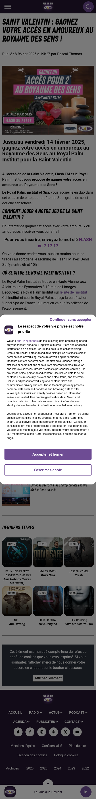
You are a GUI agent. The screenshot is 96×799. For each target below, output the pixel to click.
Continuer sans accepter (71, 319)
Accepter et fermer (48, 454)
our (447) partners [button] (28, 340)
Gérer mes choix (48, 469)
